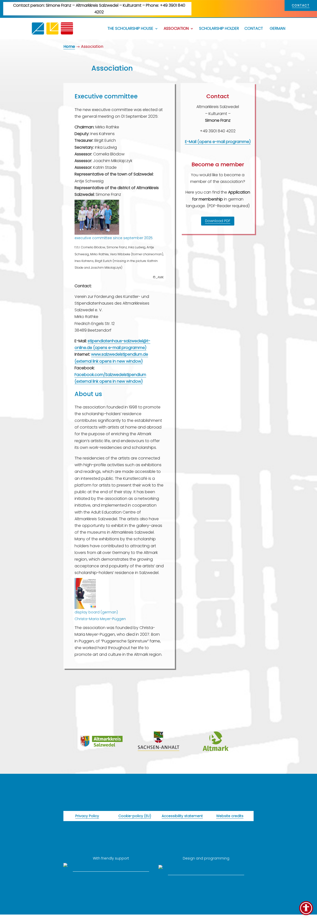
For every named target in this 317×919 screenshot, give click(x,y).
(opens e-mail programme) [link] (119, 347)
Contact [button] (301, 5)
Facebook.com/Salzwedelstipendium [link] (110, 374)
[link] (52, 28)
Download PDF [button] (217, 220)
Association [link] (176, 28)
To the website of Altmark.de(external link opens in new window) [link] (215, 762)
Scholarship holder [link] (219, 28)
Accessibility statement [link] (182, 815)
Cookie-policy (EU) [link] (134, 815)
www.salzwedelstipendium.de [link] (119, 354)
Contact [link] (253, 28)
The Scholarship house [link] (130, 28)
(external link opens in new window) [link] (109, 361)
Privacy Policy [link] (87, 815)
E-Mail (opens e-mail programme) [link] (218, 141)
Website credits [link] (229, 815)
